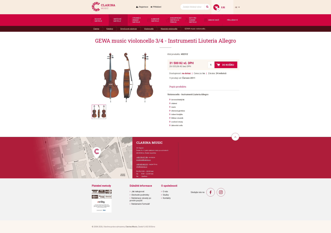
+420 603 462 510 (142, 164)
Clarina (96, 29)
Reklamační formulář (140, 204)
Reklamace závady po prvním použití (140, 199)
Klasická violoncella (169, 29)
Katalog (110, 29)
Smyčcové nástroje (128, 29)
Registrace (143, 7)
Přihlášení (157, 7)
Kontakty (167, 198)
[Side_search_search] (207, 7)
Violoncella (148, 29)
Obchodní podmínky (140, 195)
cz (236, 7)
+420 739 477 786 (142, 157)
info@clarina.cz (141, 167)
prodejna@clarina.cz (143, 160)
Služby (166, 195)
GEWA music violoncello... (195, 29)
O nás (165, 191)
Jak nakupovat (137, 191)
